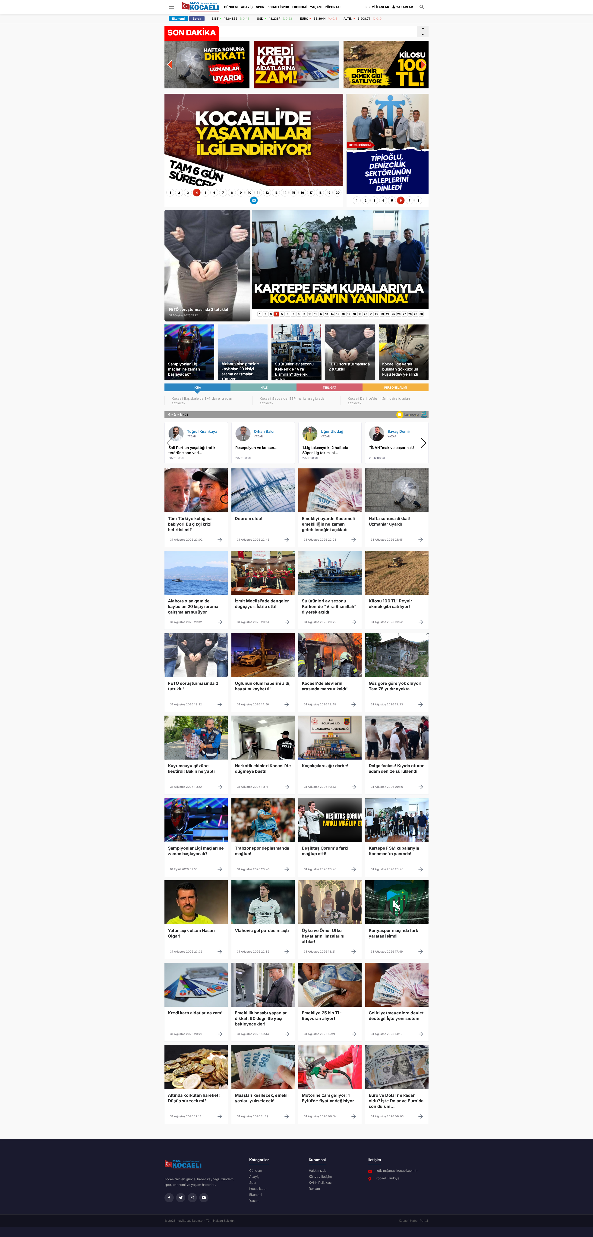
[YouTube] (203, 1197)
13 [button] (276, 192)
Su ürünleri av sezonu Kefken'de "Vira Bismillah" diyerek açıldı (294, 372)
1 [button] (170, 192)
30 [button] (421, 314)
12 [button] (267, 192)
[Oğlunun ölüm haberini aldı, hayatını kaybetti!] (263, 687)
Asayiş (247, 7)
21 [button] (371, 314)
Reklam (314, 1188)
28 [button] (410, 314)
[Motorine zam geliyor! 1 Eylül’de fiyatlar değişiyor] (330, 1099)
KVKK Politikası (320, 1182)
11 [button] (258, 192)
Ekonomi (299, 7)
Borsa (197, 18)
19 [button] (329, 192)
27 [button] (404, 314)
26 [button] (399, 314)
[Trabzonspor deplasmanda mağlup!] (263, 852)
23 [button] (382, 314)
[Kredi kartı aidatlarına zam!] (196, 1017)
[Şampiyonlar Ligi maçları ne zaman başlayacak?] (196, 852)
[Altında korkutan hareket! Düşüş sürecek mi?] (196, 1099)
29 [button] (415, 314)
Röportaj (333, 7)
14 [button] (285, 192)
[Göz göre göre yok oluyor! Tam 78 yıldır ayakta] (397, 687)
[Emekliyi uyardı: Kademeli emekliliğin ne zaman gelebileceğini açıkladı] (330, 522)
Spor (260, 7)
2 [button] (179, 192)
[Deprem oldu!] (263, 522)
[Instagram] (192, 1197)
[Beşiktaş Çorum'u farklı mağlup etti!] (330, 852)
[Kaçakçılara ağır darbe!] (330, 769)
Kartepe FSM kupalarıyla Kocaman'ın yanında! (258, 31)
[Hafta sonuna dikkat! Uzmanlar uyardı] (397, 522)
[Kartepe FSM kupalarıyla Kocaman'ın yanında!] (340, 307)
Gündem (231, 7)
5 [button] (205, 192)
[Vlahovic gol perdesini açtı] (263, 934)
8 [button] (232, 192)
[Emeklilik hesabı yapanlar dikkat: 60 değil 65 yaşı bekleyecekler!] (263, 1017)
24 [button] (387, 314)
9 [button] (241, 192)
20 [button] (338, 192)
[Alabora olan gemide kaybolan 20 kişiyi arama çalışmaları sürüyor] (196, 605)
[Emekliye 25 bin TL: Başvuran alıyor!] (330, 1017)
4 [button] (197, 192)
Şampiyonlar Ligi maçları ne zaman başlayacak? (184, 369)
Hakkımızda (318, 1170)
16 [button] (302, 192)
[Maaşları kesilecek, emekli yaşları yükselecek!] (263, 1099)
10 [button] (249, 192)
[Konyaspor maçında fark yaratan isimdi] (397, 934)
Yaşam (316, 7)
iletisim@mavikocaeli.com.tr (397, 1170)
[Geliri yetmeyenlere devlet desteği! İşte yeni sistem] (397, 1017)
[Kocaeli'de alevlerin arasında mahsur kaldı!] (330, 687)
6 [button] (214, 192)
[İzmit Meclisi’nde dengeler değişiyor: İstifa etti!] (263, 605)
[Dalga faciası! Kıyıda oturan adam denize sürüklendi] (397, 769)
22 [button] (376, 314)
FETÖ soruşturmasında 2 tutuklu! (349, 366)
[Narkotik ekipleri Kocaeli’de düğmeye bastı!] (263, 769)
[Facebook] (169, 1197)
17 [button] (311, 192)
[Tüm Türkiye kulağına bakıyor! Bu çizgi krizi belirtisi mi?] (196, 522)
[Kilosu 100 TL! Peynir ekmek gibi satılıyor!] (397, 605)
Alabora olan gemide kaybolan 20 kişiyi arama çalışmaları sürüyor (240, 371)
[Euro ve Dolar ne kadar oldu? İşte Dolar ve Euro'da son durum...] (397, 1099)
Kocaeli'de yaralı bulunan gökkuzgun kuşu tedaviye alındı (400, 369)
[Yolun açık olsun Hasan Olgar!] (196, 934)
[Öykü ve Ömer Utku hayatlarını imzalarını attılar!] (330, 934)
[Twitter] (180, 1197)
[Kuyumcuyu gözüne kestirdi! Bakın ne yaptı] (196, 769)
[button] (423, 28)
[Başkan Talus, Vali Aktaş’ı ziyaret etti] (404, 95)
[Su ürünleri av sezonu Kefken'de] (330, 605)
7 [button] (223, 192)
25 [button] (393, 314)
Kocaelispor (278, 7)
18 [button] (320, 192)
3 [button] (188, 192)
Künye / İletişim (320, 1176)
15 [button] (293, 192)
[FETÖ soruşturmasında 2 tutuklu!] (196, 687)
